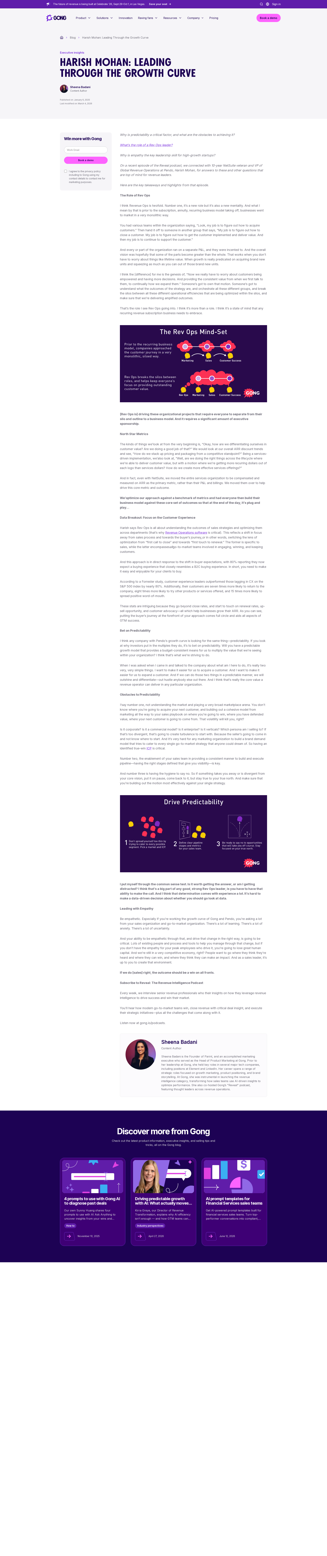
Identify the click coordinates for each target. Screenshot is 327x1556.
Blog (73, 37)
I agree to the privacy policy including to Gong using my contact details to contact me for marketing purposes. (87, 176)
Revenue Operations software (186, 532)
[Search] (261, 4)
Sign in (276, 4)
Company (193, 18)
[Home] (61, 37)
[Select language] (267, 4)
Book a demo (86, 160)
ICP (149, 748)
